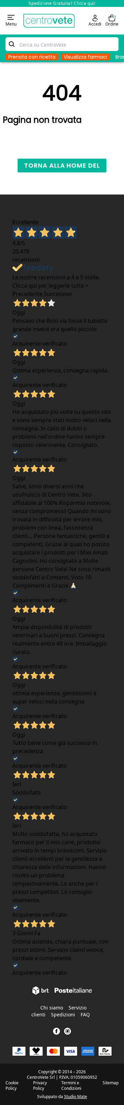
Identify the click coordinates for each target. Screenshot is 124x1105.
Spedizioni (63, 1014)
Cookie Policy (12, 1085)
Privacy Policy (40, 1085)
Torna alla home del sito (62, 166)
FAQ (85, 1014)
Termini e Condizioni (71, 1085)
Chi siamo (51, 1007)
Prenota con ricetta (31, 56)
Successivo (58, 294)
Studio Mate (75, 1096)
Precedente (27, 294)
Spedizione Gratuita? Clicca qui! (62, 3)
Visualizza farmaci (85, 56)
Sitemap (110, 1083)
